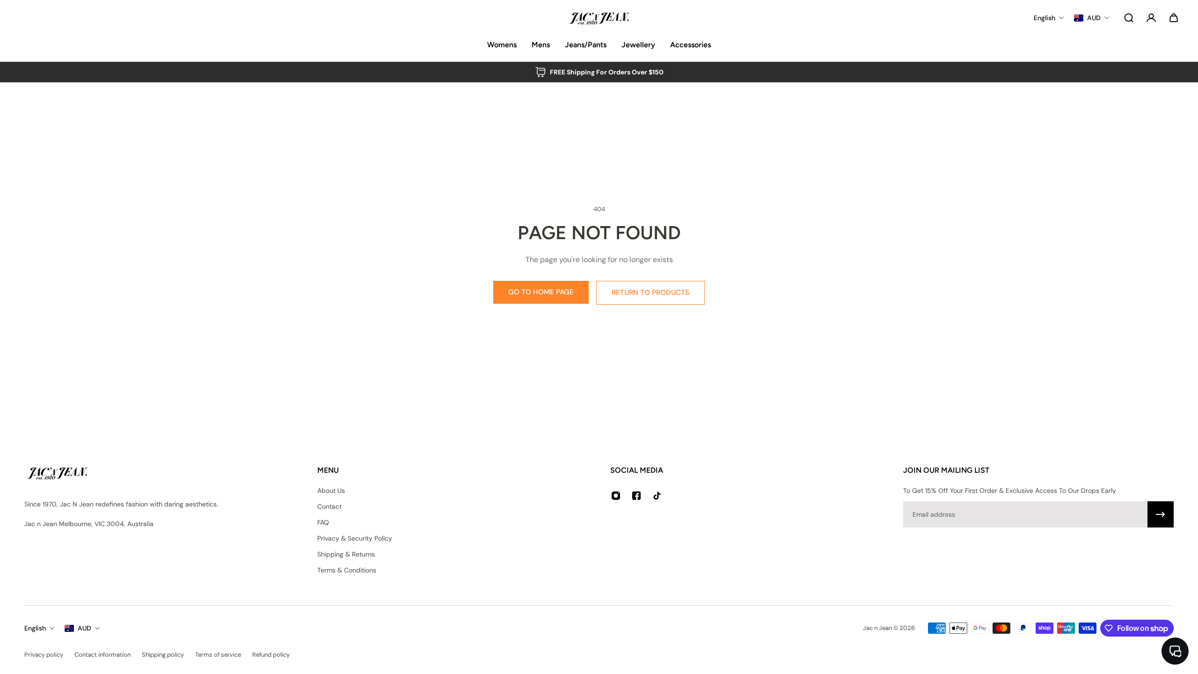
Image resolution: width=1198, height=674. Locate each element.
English (35, 628)
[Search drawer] (1129, 17)
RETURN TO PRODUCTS (650, 292)
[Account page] (1151, 17)
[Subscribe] (1160, 514)
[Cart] (1173, 17)
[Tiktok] (657, 495)
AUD (84, 628)
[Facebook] (636, 495)
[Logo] (599, 18)
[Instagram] (616, 495)
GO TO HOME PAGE (541, 292)
